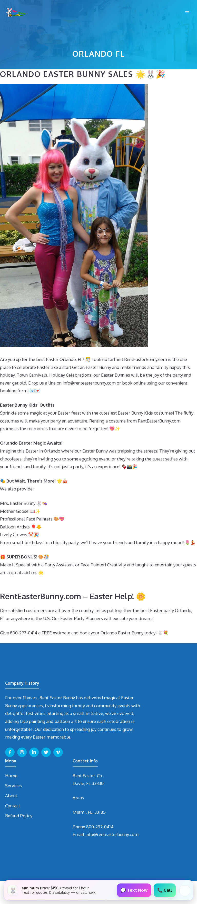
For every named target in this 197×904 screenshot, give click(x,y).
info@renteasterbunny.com (112, 834)
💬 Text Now (134, 890)
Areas (78, 797)
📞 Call (164, 890)
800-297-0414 (99, 826)
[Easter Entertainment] (16, 13)
